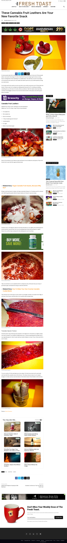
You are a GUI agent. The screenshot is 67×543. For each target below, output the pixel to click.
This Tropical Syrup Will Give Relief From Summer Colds (55, 182)
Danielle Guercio (7, 20)
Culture (7, 23)
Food (15, 23)
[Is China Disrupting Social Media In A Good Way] (49, 133)
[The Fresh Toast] (33, 4)
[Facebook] (16, 73)
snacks (14, 471)
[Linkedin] (22, 73)
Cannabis (3, 23)
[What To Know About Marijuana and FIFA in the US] (56, 106)
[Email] (25, 73)
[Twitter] (19, 73)
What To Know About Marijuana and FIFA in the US (55, 115)
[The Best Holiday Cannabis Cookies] (49, 198)
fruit (6, 471)
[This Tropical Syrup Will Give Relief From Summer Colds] (56, 173)
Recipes (18, 23)
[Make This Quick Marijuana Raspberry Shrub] (49, 192)
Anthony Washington (50, 117)
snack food (10, 471)
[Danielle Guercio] (2, 20)
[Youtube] (40, 534)
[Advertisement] (22, 174)
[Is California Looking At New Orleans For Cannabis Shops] (49, 138)
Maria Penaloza (8, 411)
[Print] (28, 73)
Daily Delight (11, 23)
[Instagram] (30, 534)
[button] (64, 6)
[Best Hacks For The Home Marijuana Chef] (49, 204)
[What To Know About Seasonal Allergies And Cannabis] (49, 127)
